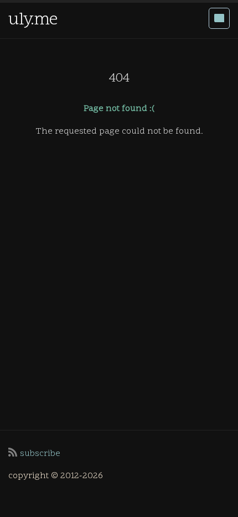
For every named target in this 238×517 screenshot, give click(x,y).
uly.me (32, 20)
